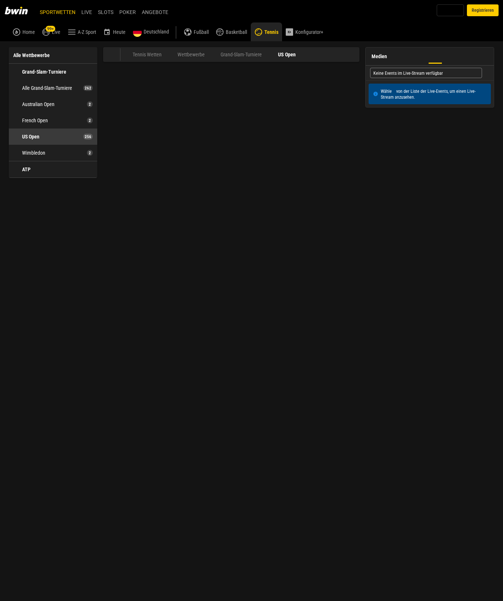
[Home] (20, 10)
